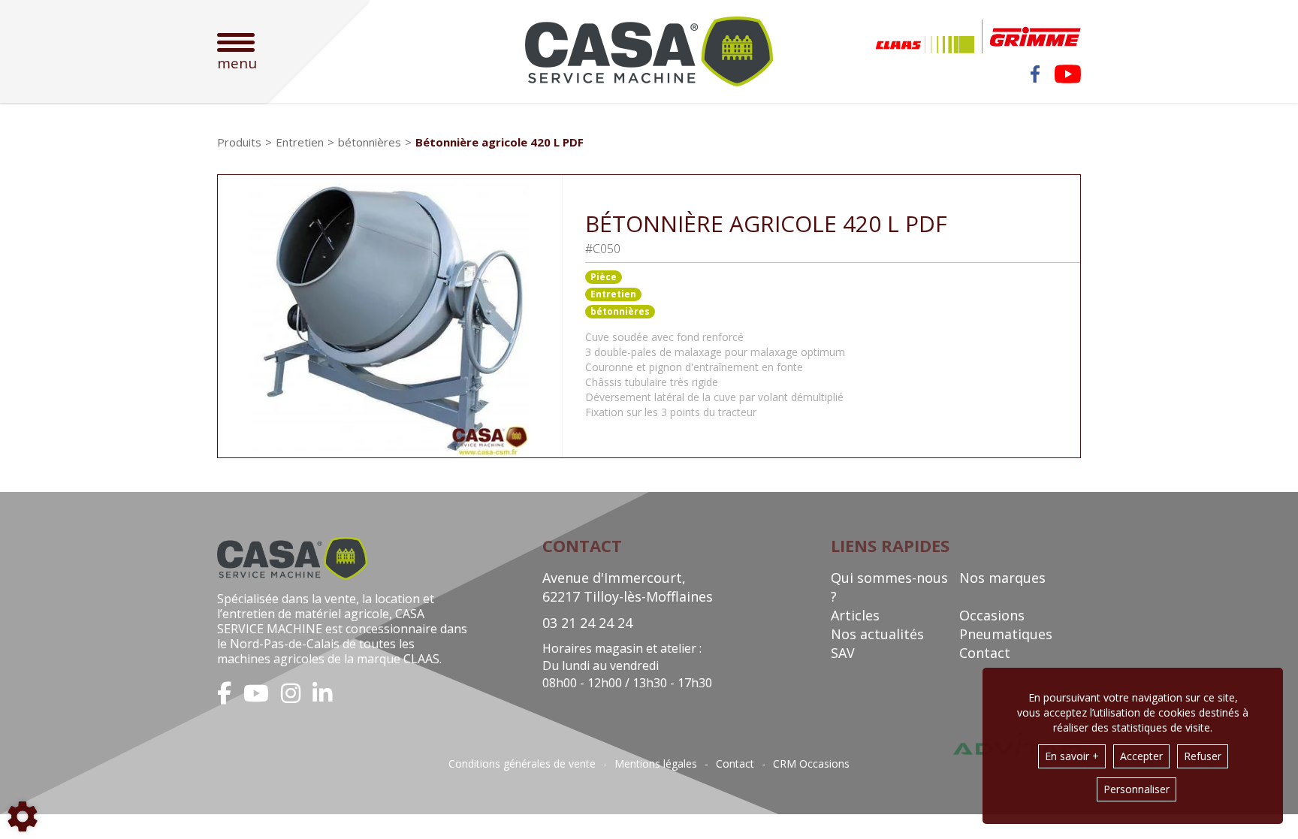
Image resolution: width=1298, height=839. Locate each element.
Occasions (992, 615)
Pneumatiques (1005, 634)
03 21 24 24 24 (587, 623)
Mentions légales (655, 764)
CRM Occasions (811, 764)
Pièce (603, 276)
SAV (843, 653)
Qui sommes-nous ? (889, 587)
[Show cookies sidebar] (23, 816)
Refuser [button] (1202, 756)
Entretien (613, 294)
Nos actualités (877, 634)
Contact (984, 653)
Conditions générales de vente (522, 764)
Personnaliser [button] (1136, 789)
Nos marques (1002, 578)
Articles (855, 615)
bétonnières (620, 311)
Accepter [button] (1141, 756)
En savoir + (1072, 756)
